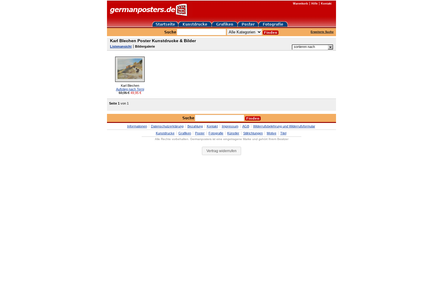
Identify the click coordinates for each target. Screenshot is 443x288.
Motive (271, 133)
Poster (200, 133)
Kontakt (326, 3)
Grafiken (184, 133)
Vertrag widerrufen (221, 151)
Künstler (233, 133)
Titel (283, 133)
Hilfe (314, 3)
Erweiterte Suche (322, 31)
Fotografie (216, 133)
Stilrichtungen (253, 133)
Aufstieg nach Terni (130, 89)
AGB (245, 126)
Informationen (137, 126)
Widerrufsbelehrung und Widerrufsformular (284, 126)
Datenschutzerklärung (167, 126)
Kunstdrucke (165, 133)
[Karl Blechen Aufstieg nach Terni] (130, 81)
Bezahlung (195, 126)
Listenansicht (121, 46)
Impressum (230, 126)
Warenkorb (300, 3)
